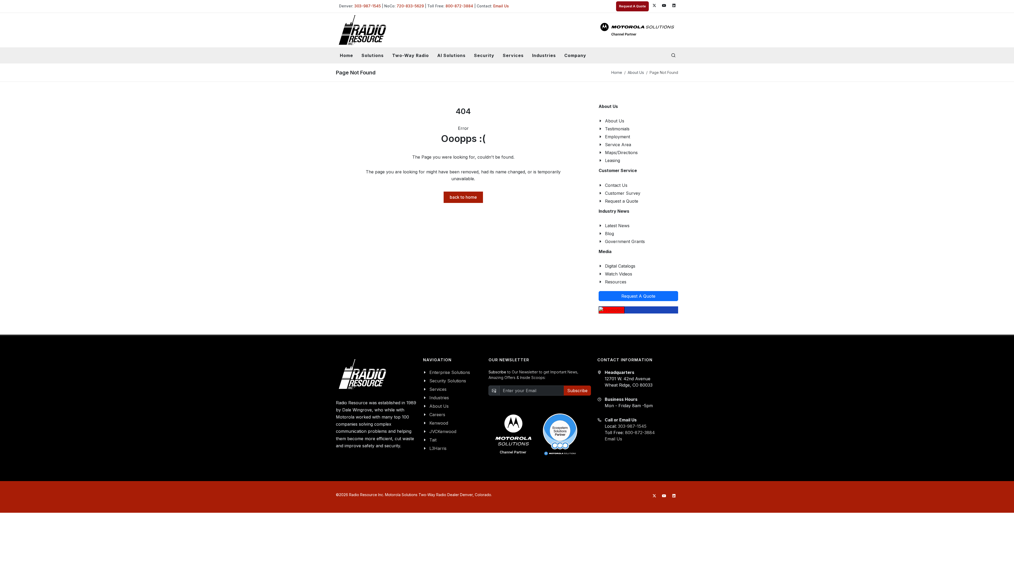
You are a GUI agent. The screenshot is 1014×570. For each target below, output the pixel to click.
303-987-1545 (367, 6)
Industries (439, 397)
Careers (437, 414)
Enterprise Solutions (449, 372)
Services (438, 389)
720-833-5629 (410, 6)
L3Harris (438, 448)
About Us (636, 72)
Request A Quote (632, 6)
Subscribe (577, 390)
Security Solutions (447, 380)
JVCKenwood (442, 431)
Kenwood (438, 423)
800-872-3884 (459, 6)
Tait (432, 440)
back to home (463, 197)
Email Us (501, 6)
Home (346, 55)
